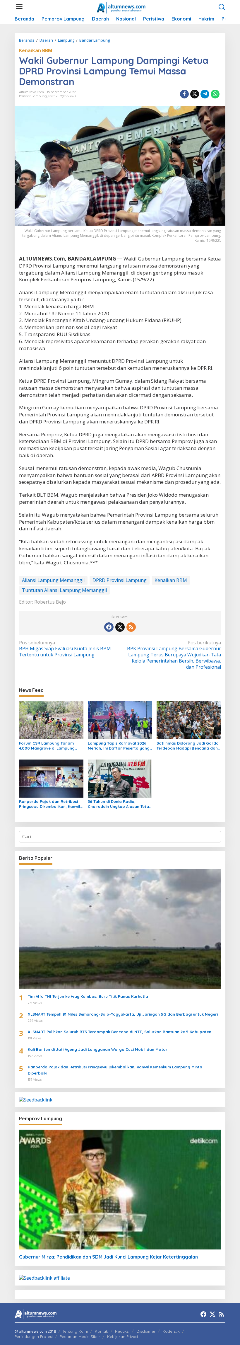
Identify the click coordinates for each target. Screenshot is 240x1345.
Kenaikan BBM (35, 50)
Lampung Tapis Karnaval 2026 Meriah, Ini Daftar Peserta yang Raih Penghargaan (119, 746)
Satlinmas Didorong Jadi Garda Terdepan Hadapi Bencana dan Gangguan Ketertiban (188, 746)
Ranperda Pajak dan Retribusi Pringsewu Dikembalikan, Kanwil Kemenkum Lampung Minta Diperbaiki (49, 804)
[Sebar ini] (184, 94)
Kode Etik (171, 1331)
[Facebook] (109, 627)
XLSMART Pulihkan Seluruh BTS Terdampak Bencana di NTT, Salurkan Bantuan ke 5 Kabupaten (119, 1031)
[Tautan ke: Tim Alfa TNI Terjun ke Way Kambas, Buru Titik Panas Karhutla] (120, 929)
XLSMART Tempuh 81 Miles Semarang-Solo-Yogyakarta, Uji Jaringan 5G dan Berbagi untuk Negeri (123, 1014)
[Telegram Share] (204, 94)
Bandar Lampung (33, 96)
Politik (52, 96)
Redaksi (122, 1331)
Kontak (101, 1331)
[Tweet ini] (194, 94)
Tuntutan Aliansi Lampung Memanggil (64, 590)
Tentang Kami (75, 1331)
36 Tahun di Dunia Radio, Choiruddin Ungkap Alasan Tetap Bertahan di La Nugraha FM (120, 804)
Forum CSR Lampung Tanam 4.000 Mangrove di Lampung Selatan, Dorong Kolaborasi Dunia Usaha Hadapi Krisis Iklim (49, 746)
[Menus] (19, 7)
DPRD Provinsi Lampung (119, 580)
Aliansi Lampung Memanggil (53, 580)
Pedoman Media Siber (80, 1336)
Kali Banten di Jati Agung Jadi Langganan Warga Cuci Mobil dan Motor (97, 1049)
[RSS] (131, 627)
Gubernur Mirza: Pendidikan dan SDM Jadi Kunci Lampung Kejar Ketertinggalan (108, 1257)
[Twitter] (120, 627)
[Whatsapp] (215, 94)
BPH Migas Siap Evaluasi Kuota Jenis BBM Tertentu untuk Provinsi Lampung (65, 649)
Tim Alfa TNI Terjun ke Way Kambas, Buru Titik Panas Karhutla (88, 996)
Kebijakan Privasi (122, 1336)
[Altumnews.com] (121, 7)
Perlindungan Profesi (34, 1336)
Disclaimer (145, 1331)
